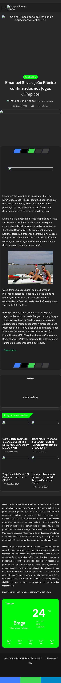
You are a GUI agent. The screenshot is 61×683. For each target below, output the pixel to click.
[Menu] (3, 9)
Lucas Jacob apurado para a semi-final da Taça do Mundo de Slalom (43, 479)
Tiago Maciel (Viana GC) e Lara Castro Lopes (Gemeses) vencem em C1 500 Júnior (45, 443)
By (30, 662)
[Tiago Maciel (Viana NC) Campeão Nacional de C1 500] (15, 463)
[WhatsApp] (30, 151)
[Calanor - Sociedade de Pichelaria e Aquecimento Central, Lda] (30, 43)
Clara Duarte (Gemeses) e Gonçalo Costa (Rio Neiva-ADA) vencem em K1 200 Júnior (15, 443)
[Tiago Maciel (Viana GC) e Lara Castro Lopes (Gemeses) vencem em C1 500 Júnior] (45, 428)
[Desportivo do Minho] (19, 7)
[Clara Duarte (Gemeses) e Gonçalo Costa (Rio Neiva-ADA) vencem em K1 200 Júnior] (15, 428)
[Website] (30, 402)
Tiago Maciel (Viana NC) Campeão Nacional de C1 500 (15, 477)
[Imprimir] (45, 151)
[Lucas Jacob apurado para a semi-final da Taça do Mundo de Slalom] (45, 463)
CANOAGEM (30, 77)
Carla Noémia (45, 101)
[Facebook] (16, 151)
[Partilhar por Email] (38, 151)
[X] (23, 151)
